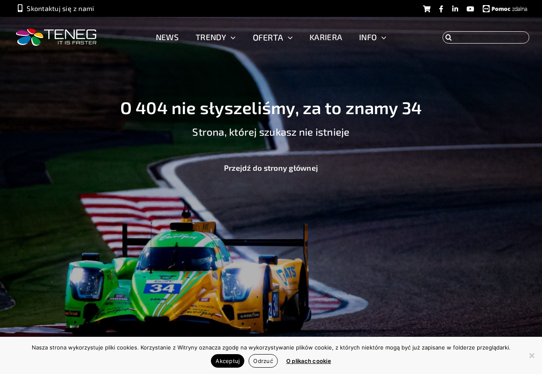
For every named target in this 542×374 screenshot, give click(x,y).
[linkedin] (455, 9)
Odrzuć (263, 361)
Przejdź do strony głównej (271, 167)
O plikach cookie (308, 361)
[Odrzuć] (531, 355)
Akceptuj (228, 361)
